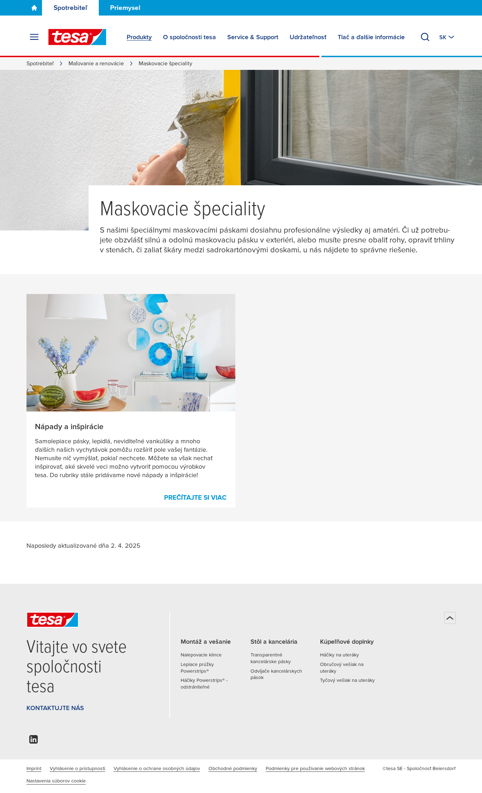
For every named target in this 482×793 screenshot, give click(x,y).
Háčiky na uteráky (339, 654)
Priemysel (125, 7)
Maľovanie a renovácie (96, 63)
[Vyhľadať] (425, 37)
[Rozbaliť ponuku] (34, 37)
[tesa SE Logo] (77, 37)
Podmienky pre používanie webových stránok (315, 768)
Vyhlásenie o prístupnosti (77, 768)
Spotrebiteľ (71, 7)
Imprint (33, 768)
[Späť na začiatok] (450, 618)
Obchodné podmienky (233, 768)
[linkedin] (33, 741)
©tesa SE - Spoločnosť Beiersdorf (419, 768)
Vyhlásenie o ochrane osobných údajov (157, 768)
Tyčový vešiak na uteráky (347, 680)
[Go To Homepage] (34, 8)
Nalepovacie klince (201, 654)
